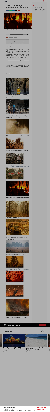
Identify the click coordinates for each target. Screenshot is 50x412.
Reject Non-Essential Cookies (41, 409)
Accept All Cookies (41, 407)
